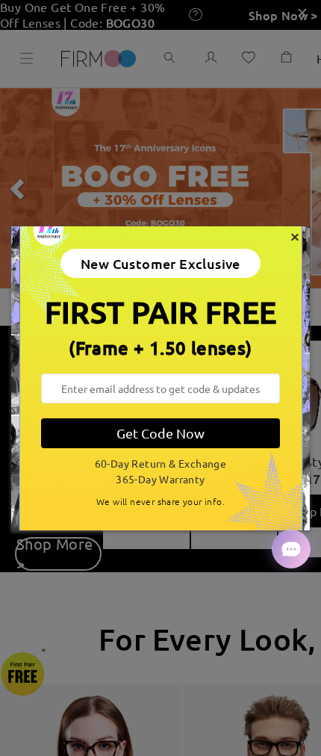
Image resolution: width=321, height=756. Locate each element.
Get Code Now (160, 433)
